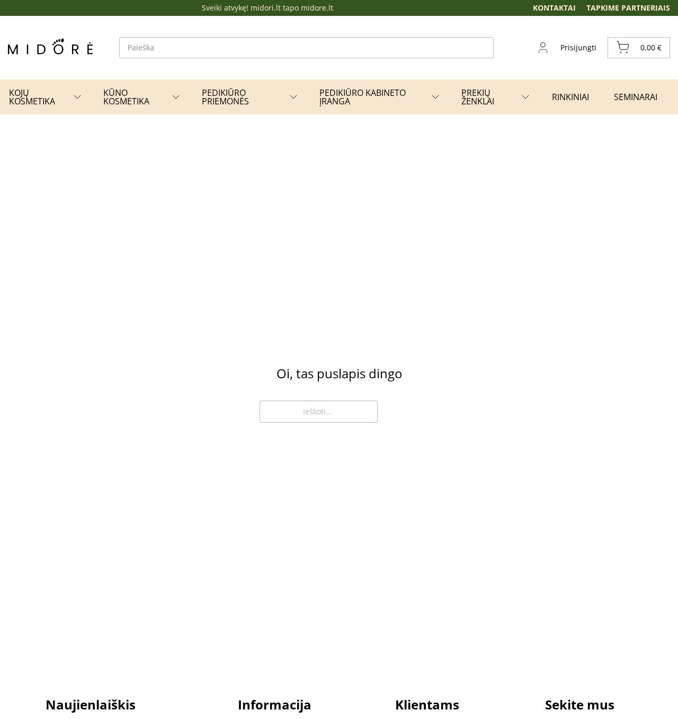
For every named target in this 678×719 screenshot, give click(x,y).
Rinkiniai (570, 97)
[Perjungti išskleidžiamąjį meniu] (176, 97)
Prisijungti (578, 47)
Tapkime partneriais (628, 8)
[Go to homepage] (50, 46)
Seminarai (635, 97)
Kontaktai (554, 8)
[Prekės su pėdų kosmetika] (77, 97)
